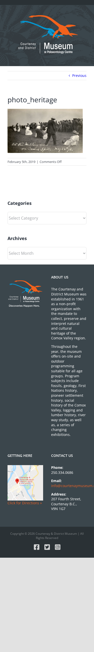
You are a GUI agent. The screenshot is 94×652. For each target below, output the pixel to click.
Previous (79, 75)
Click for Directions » (25, 503)
